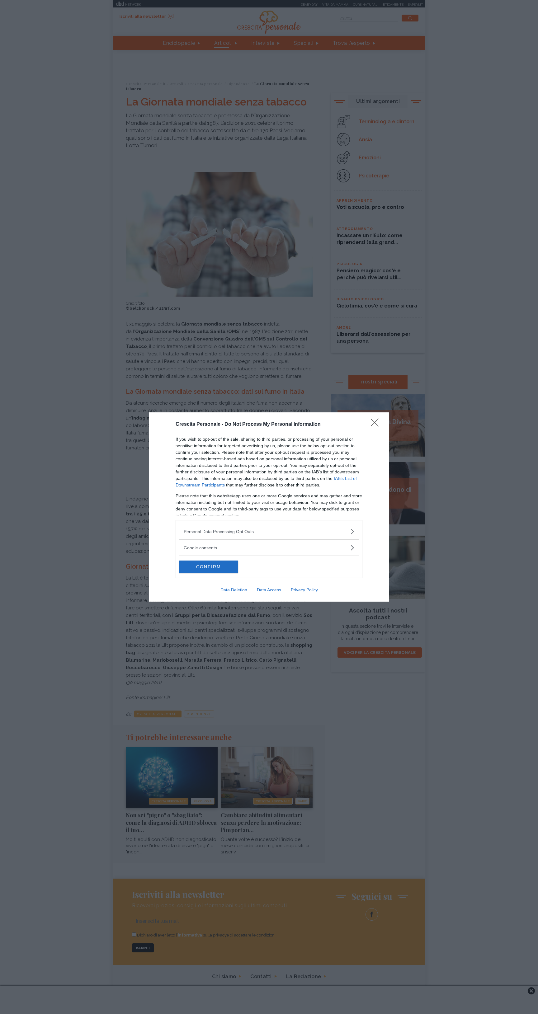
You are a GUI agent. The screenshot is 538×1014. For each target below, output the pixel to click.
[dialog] (269, 507)
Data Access (269, 589)
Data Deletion (233, 589)
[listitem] (269, 531)
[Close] (377, 424)
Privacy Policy (304, 589)
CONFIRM (208, 566)
